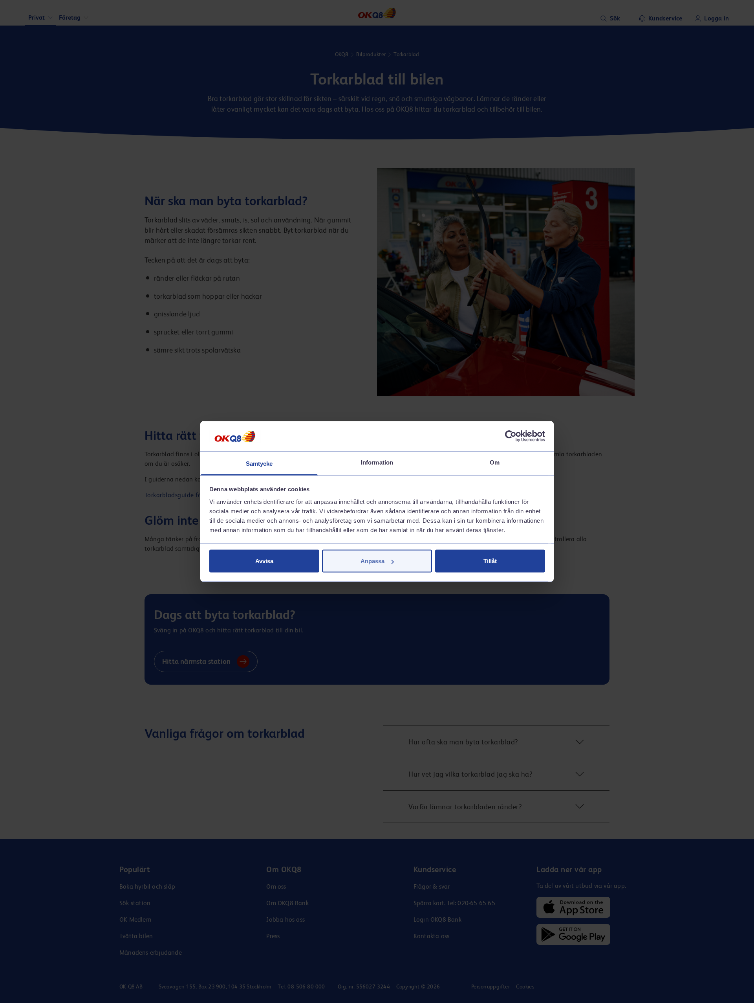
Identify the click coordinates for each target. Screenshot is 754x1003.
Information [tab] (377, 462)
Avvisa (264, 561)
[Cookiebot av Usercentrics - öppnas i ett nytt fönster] (510, 436)
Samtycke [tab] (259, 463)
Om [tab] (495, 462)
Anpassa (372, 561)
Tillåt (490, 561)
